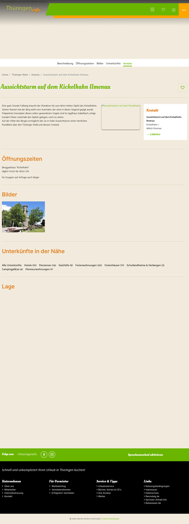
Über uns (8, 486)
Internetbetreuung (13, 493)
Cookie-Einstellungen (110, 519)
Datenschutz (152, 493)
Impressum (151, 489)
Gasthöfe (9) (66, 265)
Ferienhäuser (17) (114, 265)
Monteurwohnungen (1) (39, 269)
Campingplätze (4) (12, 269)
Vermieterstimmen (60, 489)
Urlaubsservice (106, 486)
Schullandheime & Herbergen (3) (145, 265)
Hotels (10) (30, 265)
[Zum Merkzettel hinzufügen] (182, 87)
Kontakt (7, 496)
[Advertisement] (79, 430)
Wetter (101, 496)
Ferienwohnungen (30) (88, 265)
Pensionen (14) (47, 265)
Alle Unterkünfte (12, 265)
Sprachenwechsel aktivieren (145, 455)
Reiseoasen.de (153, 503)
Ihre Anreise (104, 493)
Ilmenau (154, 134)
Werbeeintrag (58, 486)
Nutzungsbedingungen (157, 486)
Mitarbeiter (9, 489)
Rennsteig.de (152, 496)
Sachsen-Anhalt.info (156, 499)
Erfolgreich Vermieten (62, 493)
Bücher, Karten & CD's (109, 489)
